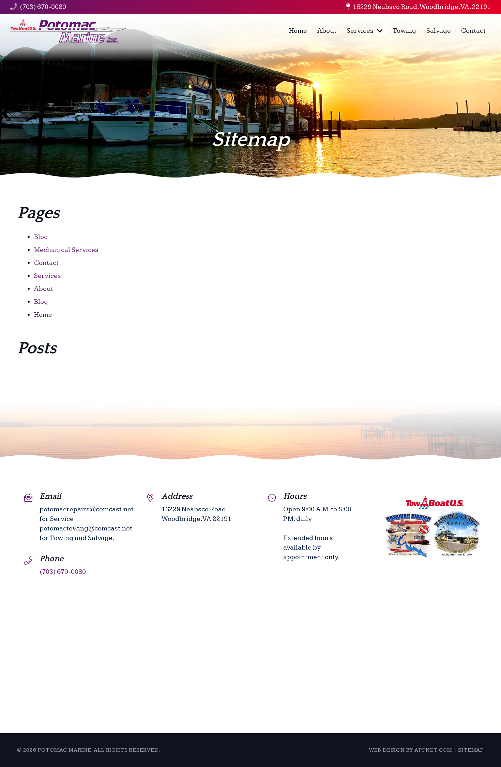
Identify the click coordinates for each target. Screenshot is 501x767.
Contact (46, 263)
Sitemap (471, 750)
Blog (41, 237)
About (43, 289)
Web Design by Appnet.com (410, 750)
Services (47, 276)
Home (43, 315)
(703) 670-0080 (43, 7)
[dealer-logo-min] (68, 31)
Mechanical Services (66, 250)
